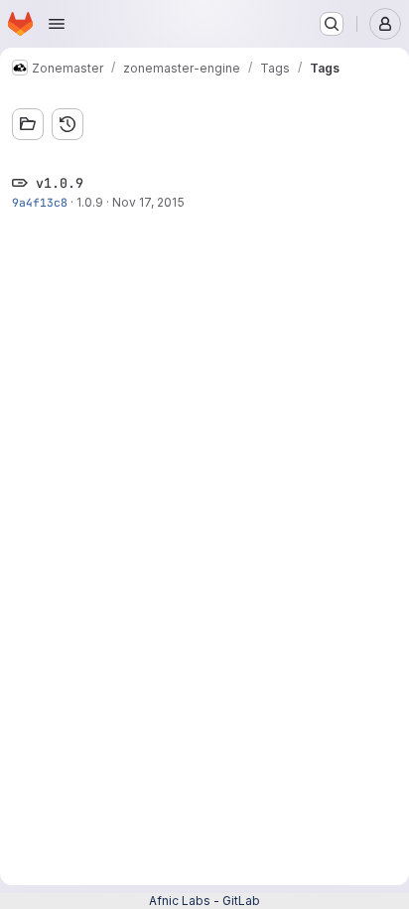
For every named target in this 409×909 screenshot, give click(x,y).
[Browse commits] (67, 124)
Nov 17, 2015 (148, 202)
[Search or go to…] (331, 24)
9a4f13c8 (40, 202)
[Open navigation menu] (56, 24)
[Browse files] (28, 124)
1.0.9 (89, 202)
